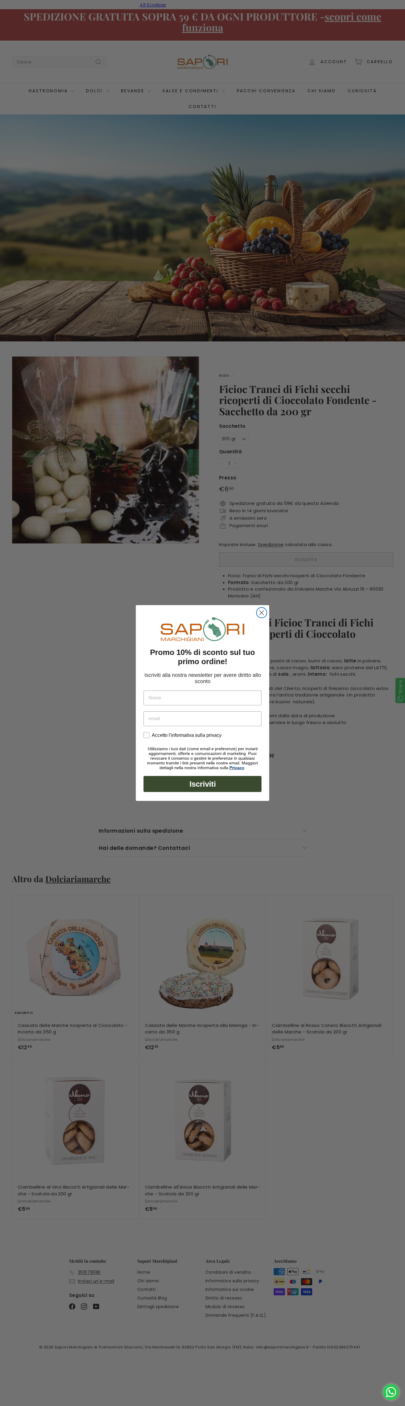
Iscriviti (202, 784)
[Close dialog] (261, 612)
